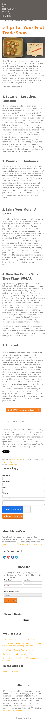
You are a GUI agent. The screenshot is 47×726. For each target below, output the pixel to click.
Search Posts (13, 614)
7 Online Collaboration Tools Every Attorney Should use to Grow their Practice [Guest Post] (22, 644)
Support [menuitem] (6, 14)
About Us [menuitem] (6, 16)
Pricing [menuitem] (5, 6)
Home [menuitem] (4, 4)
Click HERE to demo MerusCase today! (23, 410)
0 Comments (7, 462)
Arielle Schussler (16, 459)
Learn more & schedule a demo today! (18, 710)
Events (16, 464)
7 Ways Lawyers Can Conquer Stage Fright (18, 639)
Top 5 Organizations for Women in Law (17, 650)
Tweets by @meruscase (11, 671)
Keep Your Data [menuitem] (9, 9)
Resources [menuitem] (7, 11)
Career (10, 464)
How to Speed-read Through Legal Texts (18, 654)
